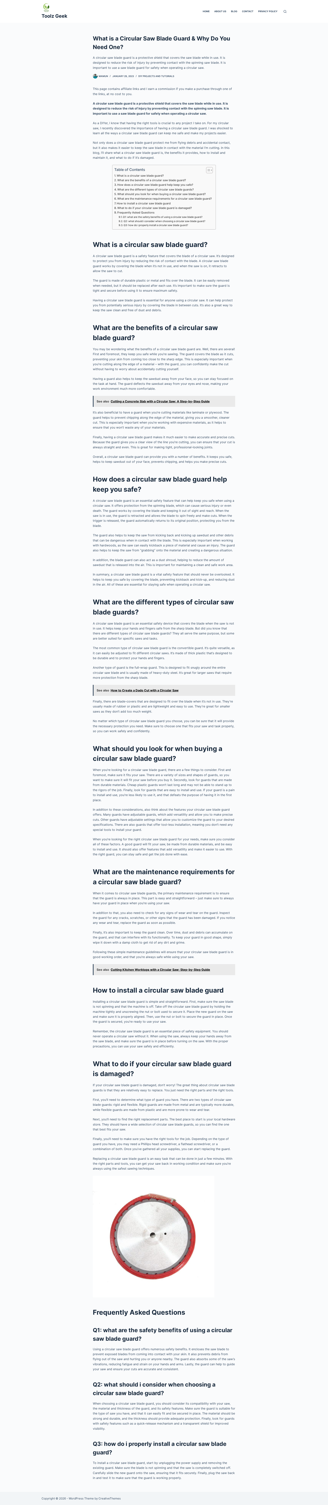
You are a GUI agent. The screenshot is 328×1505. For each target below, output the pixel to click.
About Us (220, 11)
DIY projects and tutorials (156, 76)
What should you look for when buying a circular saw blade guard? (161, 194)
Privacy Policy (268, 11)
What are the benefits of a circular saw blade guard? (151, 180)
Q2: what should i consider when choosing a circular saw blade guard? (164, 221)
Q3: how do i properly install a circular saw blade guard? (156, 225)
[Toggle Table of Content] (207, 170)
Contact (247, 11)
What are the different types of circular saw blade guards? (155, 189)
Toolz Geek (54, 16)
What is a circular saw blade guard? (140, 175)
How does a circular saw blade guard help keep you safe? (155, 184)
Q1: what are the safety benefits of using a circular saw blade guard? (163, 216)
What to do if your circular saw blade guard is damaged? (154, 208)
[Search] (285, 11)
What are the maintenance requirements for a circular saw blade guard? (164, 198)
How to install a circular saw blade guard (144, 203)
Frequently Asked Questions (136, 212)
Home (206, 11)
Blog (234, 11)
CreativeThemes (110, 1498)
